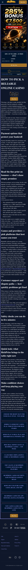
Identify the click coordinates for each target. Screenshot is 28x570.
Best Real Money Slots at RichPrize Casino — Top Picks (14, 447)
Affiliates (16, 539)
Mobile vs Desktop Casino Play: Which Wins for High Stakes (14, 426)
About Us (16, 536)
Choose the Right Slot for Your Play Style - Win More (14, 415)
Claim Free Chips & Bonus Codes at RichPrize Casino (14, 456)
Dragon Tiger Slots (6, 268)
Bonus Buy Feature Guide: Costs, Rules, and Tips (14, 487)
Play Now (23, 2)
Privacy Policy (18, 542)
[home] (11, 3)
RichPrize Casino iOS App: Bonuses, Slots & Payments (14, 497)
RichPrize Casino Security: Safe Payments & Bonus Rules (14, 477)
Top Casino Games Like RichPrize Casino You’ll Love (14, 508)
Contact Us (17, 545)
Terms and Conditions (5, 545)
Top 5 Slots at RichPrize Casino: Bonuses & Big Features (14, 467)
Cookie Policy (4, 549)
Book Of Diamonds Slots (19, 268)
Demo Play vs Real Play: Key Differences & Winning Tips (14, 435)
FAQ (2, 536)
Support (2, 539)
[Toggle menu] (2, 2)
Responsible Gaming (5, 542)
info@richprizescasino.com (8, 304)
